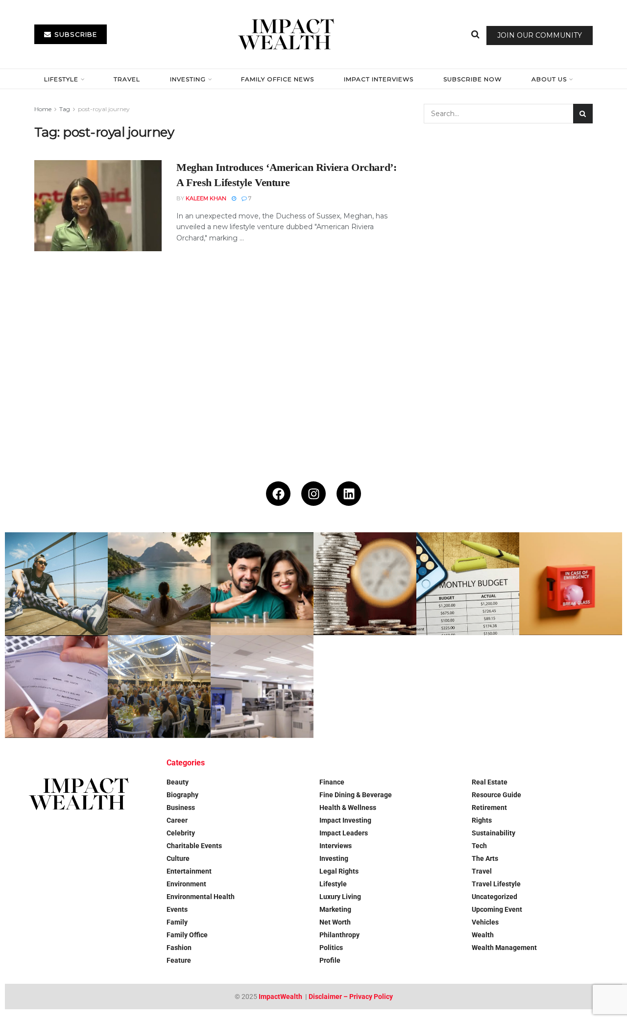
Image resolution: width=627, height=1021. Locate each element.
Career (177, 820)
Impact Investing (345, 820)
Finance (331, 782)
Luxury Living (340, 897)
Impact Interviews (378, 79)
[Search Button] (475, 34)
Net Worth (335, 922)
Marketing (335, 909)
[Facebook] (278, 493)
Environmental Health (201, 897)
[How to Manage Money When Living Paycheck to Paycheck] (56, 686)
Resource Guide (496, 795)
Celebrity (181, 833)
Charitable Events (194, 846)
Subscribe (74, 34)
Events (177, 909)
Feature (179, 960)
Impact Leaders (343, 833)
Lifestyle (61, 79)
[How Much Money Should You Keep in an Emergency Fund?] (570, 583)
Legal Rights (339, 871)
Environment (186, 884)
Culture (178, 858)
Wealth (483, 935)
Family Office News (277, 79)
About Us (549, 79)
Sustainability (493, 833)
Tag (64, 109)
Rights (482, 820)
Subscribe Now (472, 79)
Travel (127, 79)
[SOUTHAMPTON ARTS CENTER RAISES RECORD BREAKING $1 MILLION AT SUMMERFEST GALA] (159, 686)
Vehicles (485, 922)
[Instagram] (313, 493)
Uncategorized (494, 897)
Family (177, 922)
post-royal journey (104, 109)
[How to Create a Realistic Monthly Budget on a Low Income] (467, 583)
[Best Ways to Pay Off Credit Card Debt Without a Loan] (365, 583)
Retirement (489, 807)
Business (181, 807)
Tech (479, 846)
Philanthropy (339, 935)
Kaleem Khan (206, 198)
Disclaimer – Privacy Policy (351, 996)
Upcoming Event (497, 909)
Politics (331, 947)
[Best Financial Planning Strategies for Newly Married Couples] (262, 583)
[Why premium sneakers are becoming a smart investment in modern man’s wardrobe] (56, 583)
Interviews (335, 846)
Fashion (179, 947)
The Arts (485, 858)
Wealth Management (504, 947)
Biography (182, 795)
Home (42, 109)
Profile (329, 960)
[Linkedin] (349, 493)
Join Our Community (539, 35)
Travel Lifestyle (496, 884)
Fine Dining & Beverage (355, 795)
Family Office (187, 935)
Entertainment (189, 871)
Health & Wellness (347, 807)
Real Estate (489, 782)
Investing (188, 79)
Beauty (178, 782)
